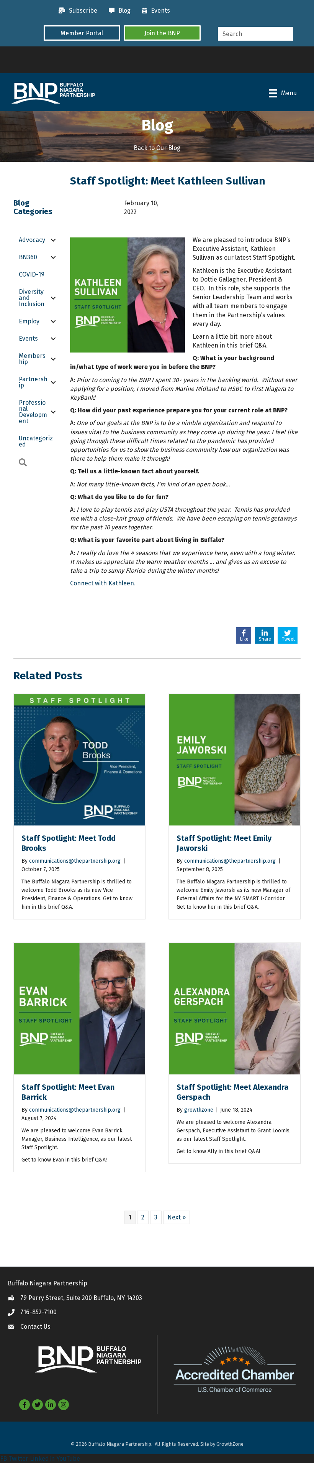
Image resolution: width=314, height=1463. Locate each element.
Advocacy (32, 240)
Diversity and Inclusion (31, 298)
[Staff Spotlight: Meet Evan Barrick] (79, 1008)
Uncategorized (36, 441)
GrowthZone (230, 1444)
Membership (32, 359)
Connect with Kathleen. (103, 583)
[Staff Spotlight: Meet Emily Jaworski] (234, 759)
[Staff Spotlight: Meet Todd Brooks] (79, 759)
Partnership (33, 382)
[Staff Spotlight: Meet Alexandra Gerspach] (234, 1008)
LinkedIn (42, 1458)
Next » (176, 1217)
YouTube (68, 1458)
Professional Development (33, 412)
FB (3, 1458)
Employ (29, 321)
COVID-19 (31, 274)
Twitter (18, 1458)
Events (28, 338)
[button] (82, 33)
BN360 (28, 257)
